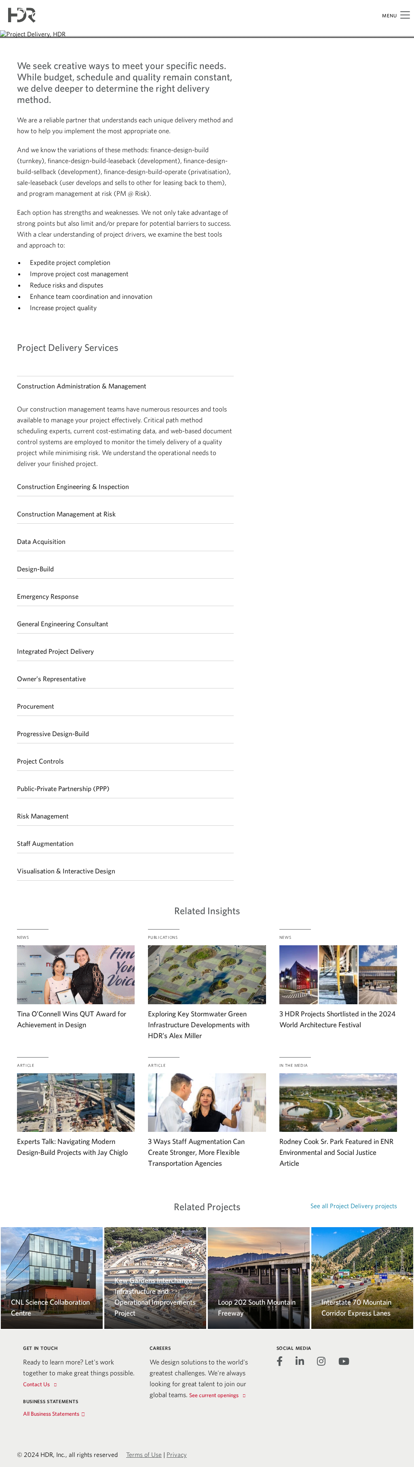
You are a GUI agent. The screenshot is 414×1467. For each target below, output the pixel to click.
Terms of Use (144, 1454)
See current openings (214, 1395)
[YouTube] (343, 1361)
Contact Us (36, 1384)
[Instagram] (321, 1361)
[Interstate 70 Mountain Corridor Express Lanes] (362, 1232)
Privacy (177, 1454)
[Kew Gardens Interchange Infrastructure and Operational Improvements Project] (155, 1232)
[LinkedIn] (300, 1361)
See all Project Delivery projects (353, 1205)
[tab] (125, 385)
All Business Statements (51, 1413)
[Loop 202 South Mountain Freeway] (259, 1232)
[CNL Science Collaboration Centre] (52, 1232)
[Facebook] (280, 1361)
